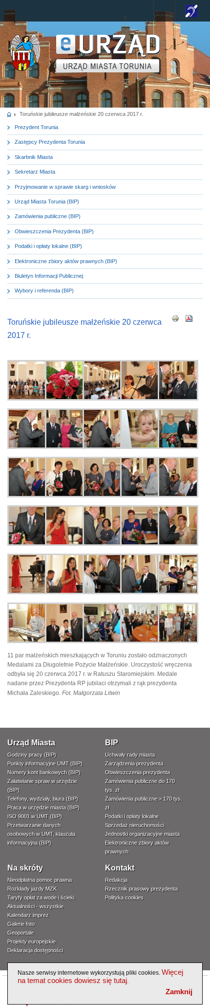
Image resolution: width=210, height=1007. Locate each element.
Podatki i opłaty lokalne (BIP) (48, 246)
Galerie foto (21, 924)
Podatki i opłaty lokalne (132, 816)
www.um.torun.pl (25, 37)
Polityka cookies (124, 897)
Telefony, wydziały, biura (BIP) (42, 799)
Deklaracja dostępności (35, 950)
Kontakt (119, 868)
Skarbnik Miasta (34, 157)
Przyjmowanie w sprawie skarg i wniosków (65, 187)
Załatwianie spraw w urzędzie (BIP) (42, 785)
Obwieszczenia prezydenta (137, 772)
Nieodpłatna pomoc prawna (39, 880)
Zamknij (179, 991)
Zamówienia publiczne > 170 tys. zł (143, 803)
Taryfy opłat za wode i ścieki (40, 897)
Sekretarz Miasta (35, 172)
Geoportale (20, 933)
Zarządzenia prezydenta (134, 763)
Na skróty (25, 868)
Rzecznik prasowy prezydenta (141, 889)
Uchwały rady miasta (130, 755)
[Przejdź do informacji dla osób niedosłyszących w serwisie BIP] (191, 15)
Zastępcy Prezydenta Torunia (50, 142)
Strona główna (9, 114)
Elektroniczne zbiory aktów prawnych (137, 847)
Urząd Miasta (31, 742)
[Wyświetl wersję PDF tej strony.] (189, 317)
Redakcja (116, 880)
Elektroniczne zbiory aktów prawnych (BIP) (66, 261)
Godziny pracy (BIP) (31, 755)
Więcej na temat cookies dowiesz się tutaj (100, 976)
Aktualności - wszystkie (35, 906)
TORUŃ (108, 53)
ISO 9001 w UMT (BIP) (34, 816)
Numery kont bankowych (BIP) (44, 772)
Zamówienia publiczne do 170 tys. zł (140, 785)
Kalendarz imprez (28, 915)
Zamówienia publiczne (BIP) (48, 216)
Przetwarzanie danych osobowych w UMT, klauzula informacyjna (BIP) (41, 834)
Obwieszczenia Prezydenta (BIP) (54, 231)
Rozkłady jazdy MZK (32, 889)
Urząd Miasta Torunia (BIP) (47, 201)
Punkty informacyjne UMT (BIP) (45, 763)
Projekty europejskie (31, 941)
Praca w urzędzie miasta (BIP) (43, 807)
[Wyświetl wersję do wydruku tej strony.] (175, 317)
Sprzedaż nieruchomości (134, 825)
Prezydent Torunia (36, 127)
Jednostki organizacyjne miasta (142, 834)
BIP (111, 742)
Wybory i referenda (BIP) (44, 290)
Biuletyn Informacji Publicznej (49, 276)
